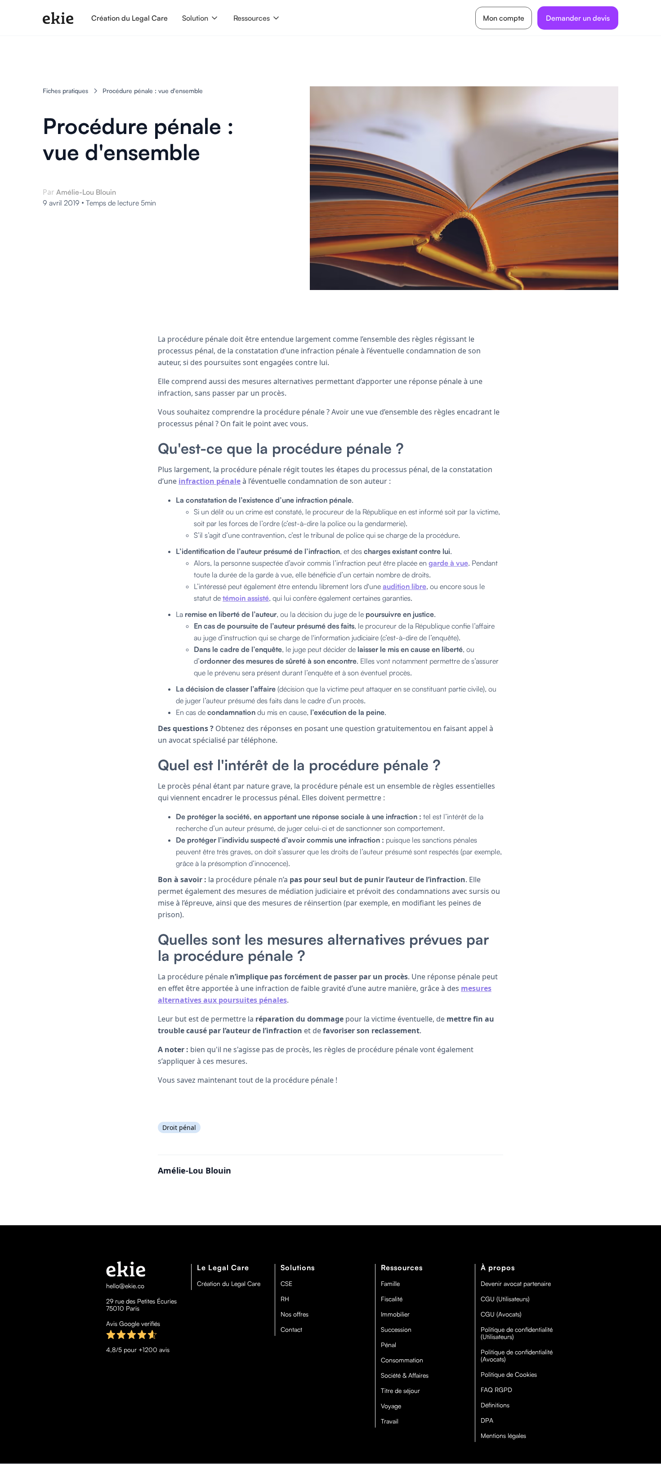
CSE (286, 1283)
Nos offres (294, 1314)
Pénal (388, 1344)
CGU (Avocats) (501, 1314)
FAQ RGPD (496, 1389)
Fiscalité (391, 1299)
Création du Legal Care (129, 17)
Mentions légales (503, 1435)
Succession (396, 1329)
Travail (389, 1421)
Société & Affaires (405, 1375)
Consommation (402, 1360)
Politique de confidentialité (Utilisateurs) (517, 1333)
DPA (487, 1420)
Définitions (495, 1405)
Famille (390, 1283)
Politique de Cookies (509, 1374)
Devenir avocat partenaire (516, 1283)
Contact (291, 1329)
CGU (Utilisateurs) (505, 1299)
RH (285, 1299)
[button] (200, 18)
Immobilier (395, 1314)
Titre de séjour (400, 1390)
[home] (58, 18)
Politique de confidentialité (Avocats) (517, 1355)
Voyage (391, 1406)
